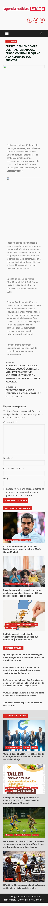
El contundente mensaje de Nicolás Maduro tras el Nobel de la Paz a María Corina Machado (24, 527)
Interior (27, 788)
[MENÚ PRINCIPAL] (6, 33)
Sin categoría (11, 41)
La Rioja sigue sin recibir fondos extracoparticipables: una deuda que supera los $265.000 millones (24, 615)
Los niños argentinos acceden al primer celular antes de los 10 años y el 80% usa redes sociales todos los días (24, 571)
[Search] (41, 33)
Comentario (10, 422)
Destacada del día (13, 584)
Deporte (9, 835)
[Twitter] (35, 20)
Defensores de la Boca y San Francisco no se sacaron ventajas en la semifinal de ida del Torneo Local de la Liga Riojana (23, 683)
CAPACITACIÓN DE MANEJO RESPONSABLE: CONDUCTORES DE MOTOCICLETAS (23, 391)
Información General (29, 625)
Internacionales (12, 540)
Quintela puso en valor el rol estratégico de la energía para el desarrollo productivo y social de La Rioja (23, 657)
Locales (27, 747)
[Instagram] (42, 20)
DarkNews (23, 899)
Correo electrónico (13, 468)
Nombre (8, 458)
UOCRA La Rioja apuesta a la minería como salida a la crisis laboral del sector (24, 866)
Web (5, 478)
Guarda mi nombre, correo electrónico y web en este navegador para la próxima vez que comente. (25, 492)
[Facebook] (29, 20)
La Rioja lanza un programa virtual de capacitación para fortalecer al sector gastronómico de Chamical (21, 670)
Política (34, 747)
